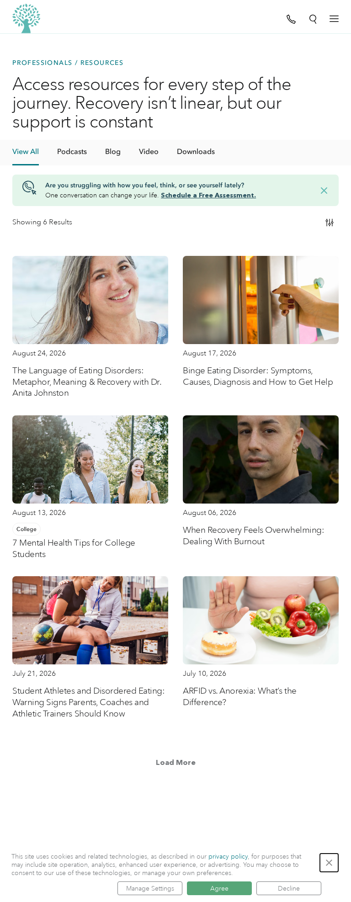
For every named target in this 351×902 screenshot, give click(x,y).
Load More (176, 763)
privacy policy (228, 856)
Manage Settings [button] (150, 888)
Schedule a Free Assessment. (208, 195)
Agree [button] (219, 888)
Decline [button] (289, 888)
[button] (329, 863)
